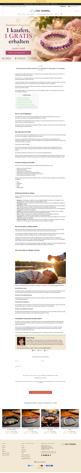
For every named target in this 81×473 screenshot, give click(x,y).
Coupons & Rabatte (6, 453)
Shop (23, 14)
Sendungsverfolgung (13, 6)
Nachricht (18, 366)
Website (36, 348)
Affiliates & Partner (5, 455)
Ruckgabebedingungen (26, 458)
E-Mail (43, 360)
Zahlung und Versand (26, 456)
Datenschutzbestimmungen (60, 381)
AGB (22, 453)
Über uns (4, 6)
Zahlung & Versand (22, 6)
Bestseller (4, 451)
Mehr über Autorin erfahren (23, 348)
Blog (52, 14)
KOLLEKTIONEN (30, 14)
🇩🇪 (61, 14)
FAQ (7, 6)
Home (19, 14)
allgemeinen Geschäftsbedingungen (46, 381)
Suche (23, 445)
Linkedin (32, 348)
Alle (40, 405)
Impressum (24, 449)
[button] (8, 431)
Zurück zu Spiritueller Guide (41, 392)
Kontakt (57, 14)
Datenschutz (24, 451)
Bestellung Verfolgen (43, 14)
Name (16, 360)
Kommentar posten (40, 378)
